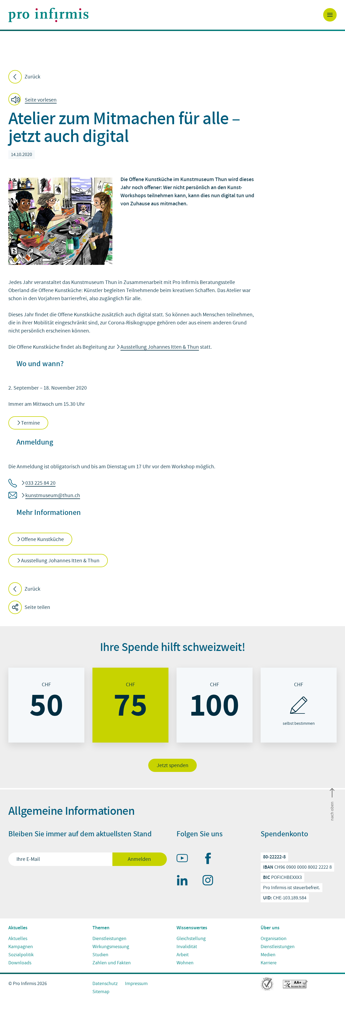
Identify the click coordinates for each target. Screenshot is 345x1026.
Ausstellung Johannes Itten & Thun (159, 347)
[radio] (46, 705)
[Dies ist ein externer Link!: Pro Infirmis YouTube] (185, 859)
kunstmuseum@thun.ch (52, 495)
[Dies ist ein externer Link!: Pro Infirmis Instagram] (210, 881)
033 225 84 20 (40, 483)
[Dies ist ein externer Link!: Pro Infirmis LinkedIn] (185, 881)
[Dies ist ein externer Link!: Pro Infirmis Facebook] (210, 859)
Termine (30, 423)
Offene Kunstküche (42, 539)
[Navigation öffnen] (330, 15)
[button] (34, 100)
